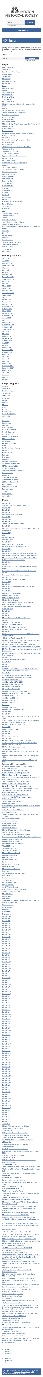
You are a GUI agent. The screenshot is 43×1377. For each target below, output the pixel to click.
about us (5, 386)
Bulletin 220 (6, 591)
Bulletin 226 (6, 562)
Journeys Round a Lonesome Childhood (15, 505)
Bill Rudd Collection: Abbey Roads (14, 724)
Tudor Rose (6, 1124)
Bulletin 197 (6, 930)
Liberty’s (5, 233)
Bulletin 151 (6, 1035)
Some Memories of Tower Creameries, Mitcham (18, 1212)
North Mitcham (7, 131)
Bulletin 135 (6, 1071)
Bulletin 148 (6, 1042)
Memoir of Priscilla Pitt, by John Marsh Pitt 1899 (19, 1206)
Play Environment (8, 885)
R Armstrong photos (9, 414)
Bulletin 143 (6, 1053)
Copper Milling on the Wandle (12, 1318)
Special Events (7, 880)
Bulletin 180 (6, 969)
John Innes (5, 231)
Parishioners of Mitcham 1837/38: (14, 1243)
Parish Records (7, 484)
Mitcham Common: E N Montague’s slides (16, 775)
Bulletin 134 (6, 1073)
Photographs (6, 914)
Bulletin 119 (6, 1108)
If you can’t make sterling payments (14, 659)
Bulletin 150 (6, 1037)
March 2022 (6, 311)
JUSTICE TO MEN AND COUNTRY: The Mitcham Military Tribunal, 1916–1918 (19, 744)
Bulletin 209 (6, 711)
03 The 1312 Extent (9, 468)
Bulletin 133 (6, 1076)
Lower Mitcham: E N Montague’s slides (15, 784)
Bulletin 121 (6, 1103)
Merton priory (7, 235)
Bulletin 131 (6, 1080)
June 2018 (5, 359)
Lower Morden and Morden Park (13, 1180)
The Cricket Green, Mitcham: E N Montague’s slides (20, 788)
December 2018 (7, 350)
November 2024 (8, 277)
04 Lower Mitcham (8, 1157)
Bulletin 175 (6, 980)
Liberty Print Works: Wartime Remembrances (18, 1278)
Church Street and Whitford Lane (13, 110)
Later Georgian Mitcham (10, 115)
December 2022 (7, 304)
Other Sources (7, 1130)
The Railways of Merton (10, 1320)
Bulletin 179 (6, 971)
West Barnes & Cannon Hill (11, 1178)
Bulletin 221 (6, 588)
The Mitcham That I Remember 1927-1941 (17, 1248)
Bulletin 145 (6, 1048)
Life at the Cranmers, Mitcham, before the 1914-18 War (21, 1255)
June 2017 (5, 375)
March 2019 (6, 347)
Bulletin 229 (6, 542)
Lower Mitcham (7, 119)
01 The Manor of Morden (11, 464)
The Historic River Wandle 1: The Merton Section (19, 1173)
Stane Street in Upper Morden (12, 1291)
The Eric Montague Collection (12, 801)
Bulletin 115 (6, 1117)
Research (5, 199)
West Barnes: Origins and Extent (13, 709)
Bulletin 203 (6, 738)
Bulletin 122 (6, 1101)
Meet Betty (6, 898)
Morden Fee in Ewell (9, 825)
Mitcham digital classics (10, 598)
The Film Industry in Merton (11, 242)
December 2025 (7, 263)
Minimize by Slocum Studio (22, 1372)
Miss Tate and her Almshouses (12, 514)
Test (3, 211)
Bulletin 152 (6, 1032)
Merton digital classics (10, 600)
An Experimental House (10, 860)
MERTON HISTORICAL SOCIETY (21, 13)
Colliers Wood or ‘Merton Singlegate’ (15, 112)
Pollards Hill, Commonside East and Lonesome (18, 133)
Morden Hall (6, 1325)
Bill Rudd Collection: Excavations (13, 747)
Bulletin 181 (6, 966)
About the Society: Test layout (12, 544)
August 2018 (6, 354)
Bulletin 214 (6, 657)
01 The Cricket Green (9, 1164)
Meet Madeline (7, 894)
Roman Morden (7, 179)
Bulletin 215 (6, 631)
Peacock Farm (7, 857)
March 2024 (6, 286)
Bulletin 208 (6, 714)
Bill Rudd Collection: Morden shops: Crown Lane (18, 644)
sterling (4, 446)
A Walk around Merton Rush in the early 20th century (20, 1223)
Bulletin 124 (6, 1096)
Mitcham (5, 108)
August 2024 (6, 281)
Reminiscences (7, 452)
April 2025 (6, 272)
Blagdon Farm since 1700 (11, 686)
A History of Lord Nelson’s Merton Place (16, 1322)
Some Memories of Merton (11, 1331)
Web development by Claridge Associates (18, 1372)
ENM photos (6, 411)
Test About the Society (10, 213)
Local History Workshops (11, 72)
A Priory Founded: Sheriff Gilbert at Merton (17, 675)
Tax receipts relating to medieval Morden (16, 834)
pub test (5, 192)
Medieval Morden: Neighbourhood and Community (19, 553)
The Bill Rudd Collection (10, 749)
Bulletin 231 (6, 526)
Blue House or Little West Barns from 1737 (17, 677)
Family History (7, 459)
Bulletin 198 (6, 928)
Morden (5, 165)
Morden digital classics (10, 595)
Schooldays (6, 875)
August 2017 (6, 370)
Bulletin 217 (6, 615)
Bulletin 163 (6, 1007)
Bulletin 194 (6, 937)
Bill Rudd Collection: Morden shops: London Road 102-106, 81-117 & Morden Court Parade (21, 641)
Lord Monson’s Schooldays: (11, 1250)
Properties (6, 421)
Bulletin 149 (6, 1039)
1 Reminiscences (8, 905)
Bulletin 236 (6, 510)
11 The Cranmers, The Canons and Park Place (17, 1140)
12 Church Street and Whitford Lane (14, 1137)
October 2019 (7, 341)
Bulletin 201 (6, 921)
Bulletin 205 (6, 731)
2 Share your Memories (10, 736)
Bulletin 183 (6, 962)
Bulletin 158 (6, 1019)
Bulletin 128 (6, 1087)
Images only (12, 25)
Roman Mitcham (8, 142)
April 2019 (6, 345)
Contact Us (6, 389)
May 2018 (5, 361)
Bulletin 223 (6, 582)
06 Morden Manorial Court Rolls (13, 470)
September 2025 (8, 265)
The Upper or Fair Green (10, 151)
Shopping (5, 871)
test (3, 535)
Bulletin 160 (6, 1014)
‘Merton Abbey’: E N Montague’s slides (15, 781)
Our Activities (7, 74)
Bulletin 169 (6, 994)
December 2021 (7, 313)
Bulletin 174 (6, 982)
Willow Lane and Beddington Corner (14, 163)
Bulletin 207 (6, 83)
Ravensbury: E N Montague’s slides (14, 764)
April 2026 (6, 261)
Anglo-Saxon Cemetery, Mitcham (13, 222)
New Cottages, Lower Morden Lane (14, 889)
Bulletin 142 (6, 1055)
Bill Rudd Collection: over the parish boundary (18, 740)
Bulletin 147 (6, 1044)
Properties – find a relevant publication (15, 575)
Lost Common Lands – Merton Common (15, 1287)
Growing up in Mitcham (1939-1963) (14, 1252)
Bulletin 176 (6, 978)
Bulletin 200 (6, 923)
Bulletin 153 (6, 1030)
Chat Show (6, 396)
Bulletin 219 (6, 611)
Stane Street (6, 208)
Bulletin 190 (6, 946)
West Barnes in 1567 (9, 700)
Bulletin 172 (6, 987)
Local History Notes (9, 434)
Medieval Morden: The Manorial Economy (16, 618)
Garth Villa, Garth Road (10, 887)
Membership (6, 79)
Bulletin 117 (6, 1112)
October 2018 (7, 352)
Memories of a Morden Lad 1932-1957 (15, 1215)
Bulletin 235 (6, 512)
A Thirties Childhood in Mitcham (13, 1245)
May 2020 (5, 334)
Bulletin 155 (6, 1026)
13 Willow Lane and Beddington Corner (15, 1135)
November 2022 (8, 306)
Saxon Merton (7, 206)
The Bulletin (6, 76)
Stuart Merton (7, 99)
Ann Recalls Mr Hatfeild (10, 864)
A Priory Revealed (8, 1342)
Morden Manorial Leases (10, 841)
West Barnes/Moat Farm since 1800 (14, 691)
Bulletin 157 (6, 1021)
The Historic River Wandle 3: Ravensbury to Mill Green (21, 1167)
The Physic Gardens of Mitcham (13, 524)
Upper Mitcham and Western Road (14, 156)
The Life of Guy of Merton (11, 622)
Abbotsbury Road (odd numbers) (13, 638)
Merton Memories (8, 803)
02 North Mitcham (8, 1162)
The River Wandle (8, 215)
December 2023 (7, 290)
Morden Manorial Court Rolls (12, 839)
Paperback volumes (9, 443)
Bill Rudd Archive (8, 537)
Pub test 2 (5, 195)
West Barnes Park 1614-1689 (12, 684)
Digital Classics (7, 427)
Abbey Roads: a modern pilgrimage (14, 1333)
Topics (4, 217)
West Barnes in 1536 (9, 707)
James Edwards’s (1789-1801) (17, 603)
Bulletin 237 (6, 508)
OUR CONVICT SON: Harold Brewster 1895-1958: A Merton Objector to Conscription (20, 721)
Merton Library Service (10, 436)
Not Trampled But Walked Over (13, 1189)
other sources (7, 441)
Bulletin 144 (6, 1051)
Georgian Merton (8, 92)
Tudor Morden (7, 183)
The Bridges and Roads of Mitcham (14, 1316)
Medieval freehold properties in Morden (16, 830)
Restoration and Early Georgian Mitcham (16, 140)
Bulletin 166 (6, 1000)
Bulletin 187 (6, 953)
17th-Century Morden (9, 167)
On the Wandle (7, 1298)
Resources (5, 455)
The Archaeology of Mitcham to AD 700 (16, 1197)
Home (4, 86)
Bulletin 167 (6, 998)
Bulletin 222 (6, 584)
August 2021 (6, 318)
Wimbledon (6, 251)
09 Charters (6, 475)
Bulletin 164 (6, 1005)
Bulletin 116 (6, 1114)
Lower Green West (8, 117)
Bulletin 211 (6, 666)
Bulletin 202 (6, 918)
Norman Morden (8, 176)
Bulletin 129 (6, 1085)
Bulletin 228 (6, 549)
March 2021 (6, 322)
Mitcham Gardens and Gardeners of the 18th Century (20, 1313)
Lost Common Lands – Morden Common (16, 1289)
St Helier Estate (7, 240)
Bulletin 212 (6, 664)
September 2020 (8, 329)
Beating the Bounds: (9, 1229)
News (4, 407)
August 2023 (6, 295)
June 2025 (5, 270)
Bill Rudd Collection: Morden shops (14, 627)
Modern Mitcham (8, 126)
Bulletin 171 (6, 989)
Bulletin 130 (6, 1083)
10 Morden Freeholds (9, 477)
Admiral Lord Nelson (9, 220)
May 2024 (5, 284)
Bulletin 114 (6, 1119)
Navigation (23, 30)
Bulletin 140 (6, 1060)
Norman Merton (8, 186)
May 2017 (5, 377)
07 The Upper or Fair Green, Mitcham (15, 1149)
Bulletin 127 (6, 1089)
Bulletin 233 (6, 519)
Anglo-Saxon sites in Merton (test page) (15, 546)
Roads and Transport (9, 878)
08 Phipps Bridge (8, 1146)
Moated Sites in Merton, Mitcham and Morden (18, 1300)
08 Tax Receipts (7, 473)
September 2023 (8, 293)
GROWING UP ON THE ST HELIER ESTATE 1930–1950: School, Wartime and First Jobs (20, 669)
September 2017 (8, 368)
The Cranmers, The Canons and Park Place (16, 147)
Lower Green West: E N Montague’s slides (16, 786)
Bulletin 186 (6, 955)
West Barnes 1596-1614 (10, 698)
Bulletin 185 (6, 957)
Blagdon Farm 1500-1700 (11, 689)
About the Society (8, 67)
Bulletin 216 (6, 620)
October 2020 (7, 327)
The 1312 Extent (8, 846)
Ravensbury (6, 137)
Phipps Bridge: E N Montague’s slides (15, 770)
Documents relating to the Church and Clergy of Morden (21, 837)
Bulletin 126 (6, 1092)
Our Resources (7, 190)
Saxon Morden (7, 181)
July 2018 (5, 356)
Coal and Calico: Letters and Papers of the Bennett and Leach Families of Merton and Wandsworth (20, 1339)
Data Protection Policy (10, 729)
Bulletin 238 (6, 503)
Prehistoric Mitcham (9, 135)
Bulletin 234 (6, 517)
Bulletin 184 (6, 959)
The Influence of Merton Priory (13, 1303)
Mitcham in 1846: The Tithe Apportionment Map (19, 1239)
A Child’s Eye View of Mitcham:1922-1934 (16, 1232)
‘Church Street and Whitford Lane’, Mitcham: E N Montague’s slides (17, 798)
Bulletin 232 (6, 521)
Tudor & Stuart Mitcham (10, 153)
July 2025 (5, 268)
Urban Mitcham (7, 158)
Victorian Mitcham (8, 160)
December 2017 (7, 366)
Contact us (6, 69)
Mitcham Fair (7, 237)
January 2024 (6, 288)
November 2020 (8, 325)
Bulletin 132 (6, 1078)
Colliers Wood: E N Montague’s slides (15, 795)
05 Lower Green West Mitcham (13, 1155)
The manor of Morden (9, 850)
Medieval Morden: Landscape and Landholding (18, 586)
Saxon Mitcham (7, 144)
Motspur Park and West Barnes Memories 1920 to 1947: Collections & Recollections (19, 559)
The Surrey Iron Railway (10, 244)
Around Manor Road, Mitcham (12, 1294)
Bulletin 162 (6, 1010)
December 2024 (7, 274)
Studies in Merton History (11, 448)
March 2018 (6, 363)
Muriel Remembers (8, 866)
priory (4, 418)
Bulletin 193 (6, 939)
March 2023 (6, 299)
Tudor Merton (7, 249)
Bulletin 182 (6, 964)
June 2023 (5, 297)
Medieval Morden (8, 174)
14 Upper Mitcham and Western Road (15, 1133)
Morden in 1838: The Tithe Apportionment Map (18, 1261)
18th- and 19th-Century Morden (13, 169)
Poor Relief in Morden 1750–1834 (14, 579)
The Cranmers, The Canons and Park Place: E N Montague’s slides (17, 791)
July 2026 (5, 258)
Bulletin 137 (6, 1067)
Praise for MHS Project (10, 823)
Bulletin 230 (6, 533)
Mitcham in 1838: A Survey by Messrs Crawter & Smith (21, 1241)
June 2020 (5, 331)
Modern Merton (7, 95)
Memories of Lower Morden (12, 1267)
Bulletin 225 (6, 564)
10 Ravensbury (7, 1142)
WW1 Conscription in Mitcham (13, 810)
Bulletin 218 (6, 613)
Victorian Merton (8, 101)
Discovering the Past (9, 430)
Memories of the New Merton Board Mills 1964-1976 (20, 528)
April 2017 (6, 379)
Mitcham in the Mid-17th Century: (14, 1186)
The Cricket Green (8, 149)
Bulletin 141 (6, 1057)
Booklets (5, 425)
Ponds (4, 862)
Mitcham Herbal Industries (11, 593)
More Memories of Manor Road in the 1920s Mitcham (20, 1284)
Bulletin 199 (6, 925)
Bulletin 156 (6, 1023)
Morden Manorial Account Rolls (13, 844)
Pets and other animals (10, 882)
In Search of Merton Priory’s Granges (15, 1336)
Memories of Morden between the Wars (16, 1200)
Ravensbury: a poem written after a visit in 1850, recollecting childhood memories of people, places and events (20, 1219)
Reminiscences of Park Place (12, 1296)
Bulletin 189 (6, 948)
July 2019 (5, 343)
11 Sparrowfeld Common (10, 480)
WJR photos (6, 416)
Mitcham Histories (8, 439)
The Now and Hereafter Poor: (12, 1191)
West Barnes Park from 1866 (12, 680)
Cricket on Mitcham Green (11, 224)
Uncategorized (7, 494)
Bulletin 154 (6, 1028)
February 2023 (7, 302)
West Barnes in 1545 (9, 702)
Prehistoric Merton (8, 97)
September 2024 (8, 279)
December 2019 (7, 338)
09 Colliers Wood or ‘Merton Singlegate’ (16, 1144)
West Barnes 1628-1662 (10, 696)
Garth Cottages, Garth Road (11, 891)
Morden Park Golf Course (11, 869)
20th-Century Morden (9, 172)
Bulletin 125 (6, 1094)
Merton (5, 90)
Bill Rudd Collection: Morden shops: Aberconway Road (21, 647)
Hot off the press (8, 432)
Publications (6, 197)
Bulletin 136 (6, 1069)
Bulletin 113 (6, 1121)
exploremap (6, 398)
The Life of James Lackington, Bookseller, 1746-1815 (20, 1234)
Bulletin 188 (6, 950)
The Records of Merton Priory (12, 1128)
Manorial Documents (9, 461)
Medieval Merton (8, 88)
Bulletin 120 (6, 1105)
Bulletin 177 (6, 975)
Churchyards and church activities (13, 873)
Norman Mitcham (8, 128)
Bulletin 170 (6, 991)
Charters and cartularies (10, 832)
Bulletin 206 (6, 727)
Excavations (6, 457)
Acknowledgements (9, 81)
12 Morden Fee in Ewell (10, 482)
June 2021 (5, 320)
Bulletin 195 (6, 934)
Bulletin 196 (6, 932)
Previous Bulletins (8, 391)
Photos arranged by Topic (11, 818)
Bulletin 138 (6, 1064)
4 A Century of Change (10, 821)
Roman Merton (7, 204)
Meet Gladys (6, 896)
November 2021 (8, 315)
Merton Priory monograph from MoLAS (16, 1126)
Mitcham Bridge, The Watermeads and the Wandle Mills (21, 124)
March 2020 (6, 336)
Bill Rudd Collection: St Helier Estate (14, 629)
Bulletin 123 (6, 1099)
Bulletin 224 (6, 577)
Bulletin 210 (6, 673)
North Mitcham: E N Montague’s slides (15, 773)
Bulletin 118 (6, 1110)
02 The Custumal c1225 (10, 466)
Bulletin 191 (6, 943)
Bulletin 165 (6, 1003)
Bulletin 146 (6, 1046)
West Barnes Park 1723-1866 (12, 682)
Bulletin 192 (6, 941)
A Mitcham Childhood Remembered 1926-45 (17, 1236)
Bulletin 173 (6, 985)
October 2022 (7, 309)
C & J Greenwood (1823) (16, 606)
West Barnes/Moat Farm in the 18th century (17, 693)
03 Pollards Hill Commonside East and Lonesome (19, 1160)
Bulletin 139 (6, 1062)
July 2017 (5, 372)
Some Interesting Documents (12, 201)
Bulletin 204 (6, 733)
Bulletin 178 (6, 973)
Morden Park (6, 1175)
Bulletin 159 (6, 1016)
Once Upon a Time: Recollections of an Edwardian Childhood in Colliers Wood (19, 1258)
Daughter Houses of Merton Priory (14, 1311)
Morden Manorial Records (11, 853)
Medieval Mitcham (8, 122)
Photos (4, 409)
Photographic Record (9, 487)
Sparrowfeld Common (9, 828)
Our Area (5, 188)
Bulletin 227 (6, 551)
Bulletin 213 (6, 662)
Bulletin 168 (6, 996)
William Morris (7, 247)
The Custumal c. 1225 (9, 848)
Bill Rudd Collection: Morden (12, 625)
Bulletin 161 (6, 1012)
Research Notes (7, 489)
